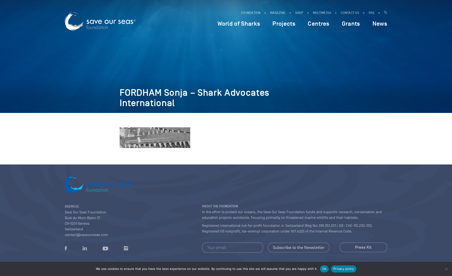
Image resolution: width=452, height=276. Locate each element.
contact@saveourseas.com (86, 235)
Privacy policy (343, 269)
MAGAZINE (278, 13)
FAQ (372, 13)
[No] (446, 269)
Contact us (350, 13)
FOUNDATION (251, 13)
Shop (299, 13)
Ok (324, 269)
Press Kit (363, 247)
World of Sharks (239, 23)
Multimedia (322, 13)
